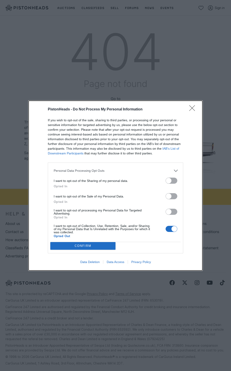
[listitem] (115, 170)
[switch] (171, 181)
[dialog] (115, 185)
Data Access (115, 262)
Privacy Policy (141, 262)
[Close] (193, 109)
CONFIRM (83, 245)
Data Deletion (90, 262)
